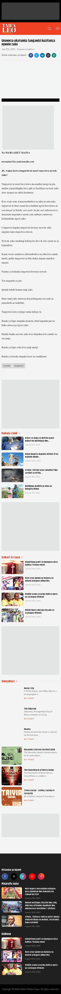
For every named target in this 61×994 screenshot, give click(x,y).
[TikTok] (23, 876)
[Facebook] (30, 55)
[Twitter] (14, 876)
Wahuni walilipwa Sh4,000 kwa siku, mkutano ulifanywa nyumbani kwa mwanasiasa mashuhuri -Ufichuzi (41, 905)
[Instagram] (41, 876)
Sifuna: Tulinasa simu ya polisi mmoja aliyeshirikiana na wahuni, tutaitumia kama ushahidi (42, 919)
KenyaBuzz (8, 681)
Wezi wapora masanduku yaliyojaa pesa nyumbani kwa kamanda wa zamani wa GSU (40, 891)
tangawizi (18, 365)
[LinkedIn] (42, 55)
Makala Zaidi (9, 433)
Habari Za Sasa (11, 557)
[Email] (48, 55)
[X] (36, 55)
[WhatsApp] (54, 55)
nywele (6, 365)
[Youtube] (32, 876)
